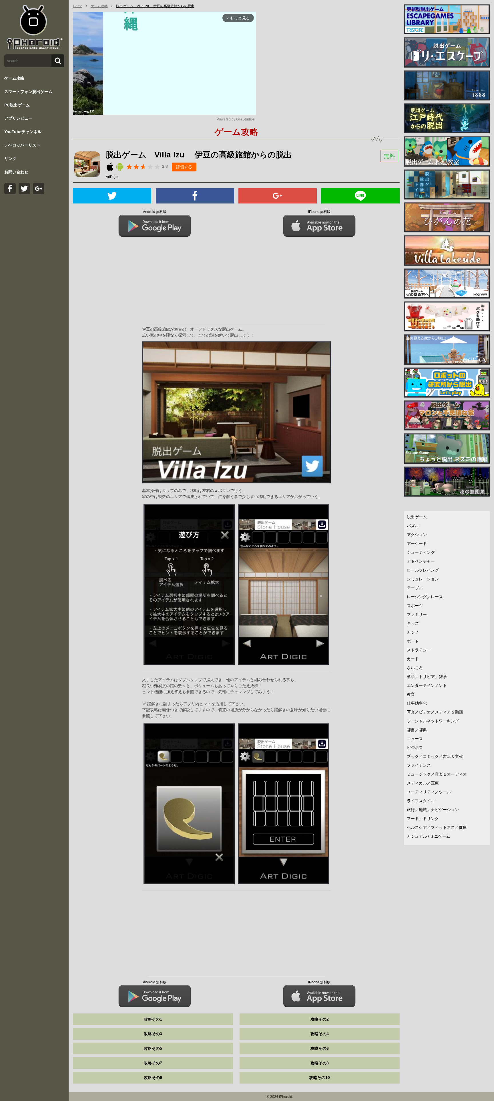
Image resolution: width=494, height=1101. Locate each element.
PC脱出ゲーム (17, 105)
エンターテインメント (427, 685)
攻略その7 (153, 1063)
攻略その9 (153, 1077)
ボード (413, 641)
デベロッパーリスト (22, 145)
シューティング (421, 552)
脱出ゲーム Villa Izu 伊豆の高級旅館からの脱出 (155, 6)
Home (77, 6)
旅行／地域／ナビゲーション (433, 809)
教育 (411, 694)
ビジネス (415, 747)
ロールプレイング (423, 570)
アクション (417, 534)
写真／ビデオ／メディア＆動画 (435, 712)
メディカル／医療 (423, 783)
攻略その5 (153, 1048)
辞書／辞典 (417, 730)
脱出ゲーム (417, 517)
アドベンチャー (421, 561)
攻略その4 (319, 1033)
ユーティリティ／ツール (429, 792)
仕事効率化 (417, 703)
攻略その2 (319, 1019)
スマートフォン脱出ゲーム (28, 91)
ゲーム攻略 (14, 78)
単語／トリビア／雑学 (427, 676)
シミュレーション (423, 579)
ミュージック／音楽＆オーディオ (437, 774)
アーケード (417, 543)
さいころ (415, 667)
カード (413, 659)
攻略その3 (153, 1033)
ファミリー (417, 614)
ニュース (415, 738)
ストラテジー (419, 650)
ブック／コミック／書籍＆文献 (435, 756)
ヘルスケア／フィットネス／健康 (437, 827)
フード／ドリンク (423, 818)
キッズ (413, 623)
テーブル (415, 588)
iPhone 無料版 (319, 212)
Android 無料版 (154, 212)
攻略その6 (319, 1048)
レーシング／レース (425, 596)
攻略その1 (153, 1019)
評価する (184, 167)
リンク (10, 158)
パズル (413, 525)
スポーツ (415, 605)
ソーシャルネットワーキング (433, 721)
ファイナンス (419, 765)
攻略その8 (319, 1063)
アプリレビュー (18, 118)
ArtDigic (112, 177)
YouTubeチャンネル (22, 131)
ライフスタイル (421, 800)
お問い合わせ (16, 172)
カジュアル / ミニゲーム (428, 836)
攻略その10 (319, 1077)
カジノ (413, 632)
